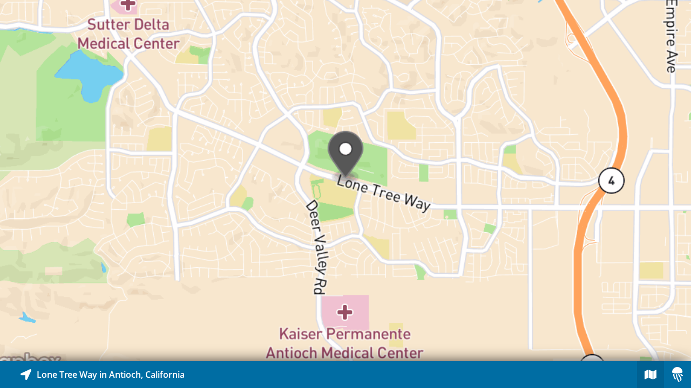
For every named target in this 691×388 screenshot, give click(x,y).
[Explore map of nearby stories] (345, 180)
